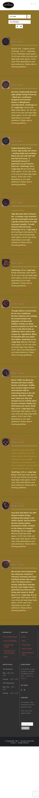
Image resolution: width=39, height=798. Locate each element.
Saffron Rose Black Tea (19, 301)
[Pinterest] (24, 690)
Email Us (23, 678)
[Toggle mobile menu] (35, 4)
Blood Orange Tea (17, 439)
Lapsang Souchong (18, 200)
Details (23, 70)
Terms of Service (27, 649)
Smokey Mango (16, 503)
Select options (16, 70)
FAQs (23, 641)
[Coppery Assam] (6, 41)
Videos (6, 657)
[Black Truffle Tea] (6, 373)
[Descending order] (29, 16)
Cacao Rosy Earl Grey (19, 260)
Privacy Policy (26, 645)
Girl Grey (14, 82)
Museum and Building (10, 641)
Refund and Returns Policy (28, 654)
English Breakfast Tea (19, 138)
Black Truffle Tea (17, 370)
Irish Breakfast (16, 562)
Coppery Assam (16, 39)
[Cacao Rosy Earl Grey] (6, 263)
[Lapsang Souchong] (6, 202)
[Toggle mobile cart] (32, 4)
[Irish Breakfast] (6, 564)
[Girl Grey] (6, 85)
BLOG (24, 637)
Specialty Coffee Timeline (9, 646)
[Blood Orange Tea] (6, 442)
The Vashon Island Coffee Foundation (9, 652)
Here (29, 67)
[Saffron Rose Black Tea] (6, 304)
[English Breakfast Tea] (6, 141)
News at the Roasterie (10, 637)
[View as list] (21, 26)
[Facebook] (21, 690)
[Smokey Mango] (6, 505)
